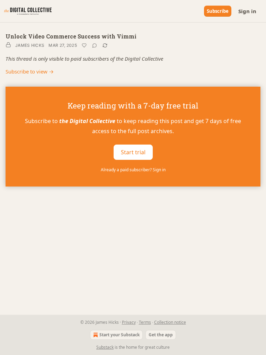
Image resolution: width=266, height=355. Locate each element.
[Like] (84, 45)
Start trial (133, 152)
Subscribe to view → (30, 71)
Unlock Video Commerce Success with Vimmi (71, 36)
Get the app (161, 335)
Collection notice (170, 322)
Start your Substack (119, 335)
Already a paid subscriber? (133, 170)
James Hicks (29, 45)
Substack (105, 347)
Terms (145, 322)
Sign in (247, 11)
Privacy (129, 322)
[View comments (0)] (94, 45)
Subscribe (218, 11)
